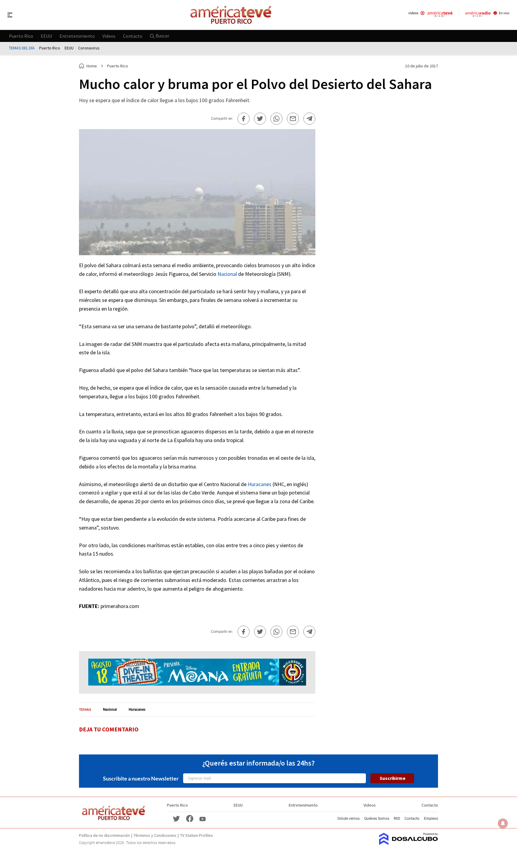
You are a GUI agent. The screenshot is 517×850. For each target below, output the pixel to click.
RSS (397, 818)
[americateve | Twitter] (176, 818)
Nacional (227, 273)
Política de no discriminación (104, 835)
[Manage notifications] (503, 823)
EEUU (46, 36)
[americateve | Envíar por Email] (293, 119)
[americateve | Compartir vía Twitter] (260, 119)
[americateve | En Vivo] (430, 15)
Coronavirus (89, 48)
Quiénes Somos (376, 818)
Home (91, 66)
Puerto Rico (21, 36)
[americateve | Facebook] (189, 818)
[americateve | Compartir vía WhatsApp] (276, 119)
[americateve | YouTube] (202, 818)
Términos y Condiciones (155, 835)
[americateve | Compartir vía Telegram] (309, 119)
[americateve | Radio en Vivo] (487, 15)
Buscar (162, 36)
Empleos (431, 818)
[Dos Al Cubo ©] (408, 843)
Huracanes (259, 484)
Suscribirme (392, 778)
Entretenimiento (77, 36)
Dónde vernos (348, 818)
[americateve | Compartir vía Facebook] (244, 119)
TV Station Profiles (196, 835)
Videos (108, 36)
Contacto (132, 36)
